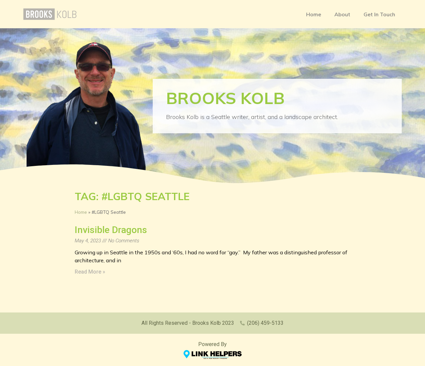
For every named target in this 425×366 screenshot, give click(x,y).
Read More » (90, 272)
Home (313, 14)
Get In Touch (379, 14)
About (342, 14)
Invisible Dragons (111, 229)
